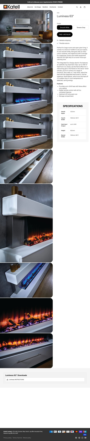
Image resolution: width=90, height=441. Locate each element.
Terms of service (17, 437)
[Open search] (77, 7)
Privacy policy (8, 437)
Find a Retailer (64, 34)
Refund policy (27, 437)
